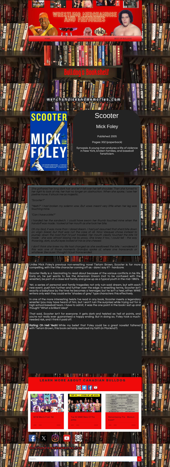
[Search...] (139, 458)
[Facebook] (90, 387)
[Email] (78, 387)
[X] (43, 438)
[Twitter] (84, 387)
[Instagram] (55, 438)
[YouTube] (95, 387)
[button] (85, 384)
